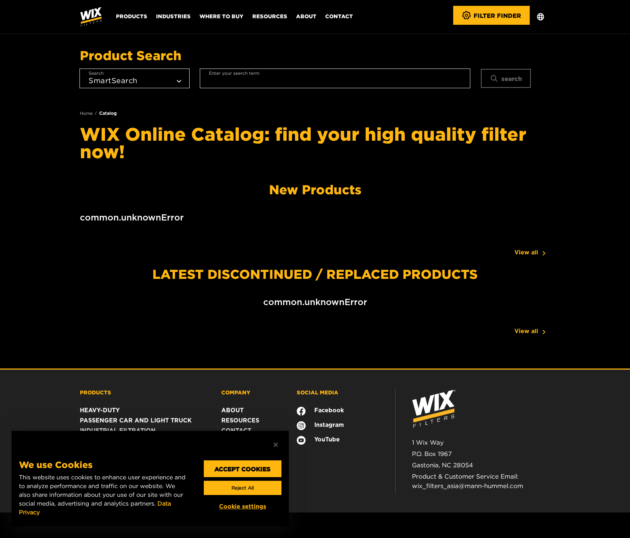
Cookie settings (242, 506)
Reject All (243, 488)
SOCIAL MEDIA (317, 392)
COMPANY (235, 392)
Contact (339, 16)
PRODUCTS (95, 392)
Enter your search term (234, 73)
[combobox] (335, 78)
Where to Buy (221, 16)
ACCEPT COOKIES (242, 468)
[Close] (276, 445)
